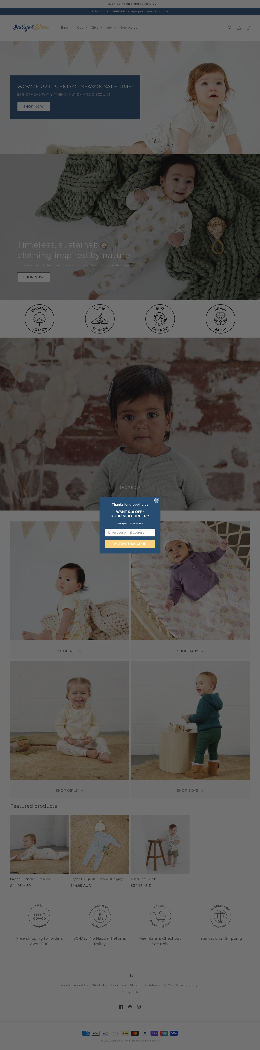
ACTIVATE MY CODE (130, 544)
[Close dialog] (157, 500)
